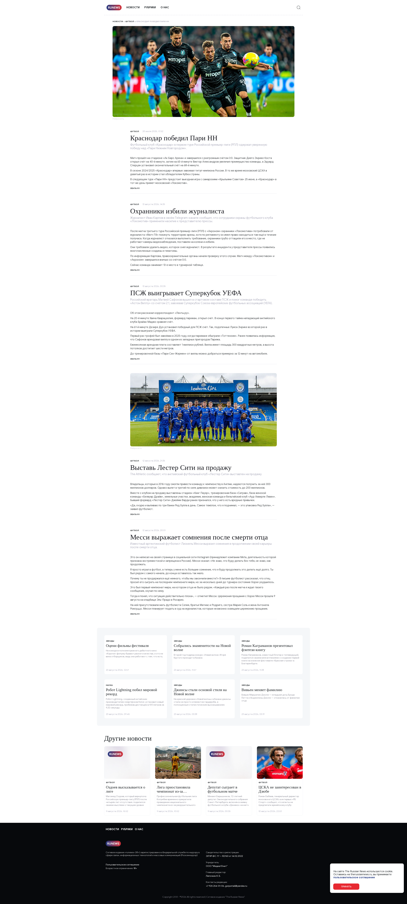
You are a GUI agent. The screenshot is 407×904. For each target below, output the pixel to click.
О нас (165, 7)
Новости (133, 7)
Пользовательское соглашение (122, 864)
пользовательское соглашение (354, 877)
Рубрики (150, 7)
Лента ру (135, 270)
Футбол (129, 21)
